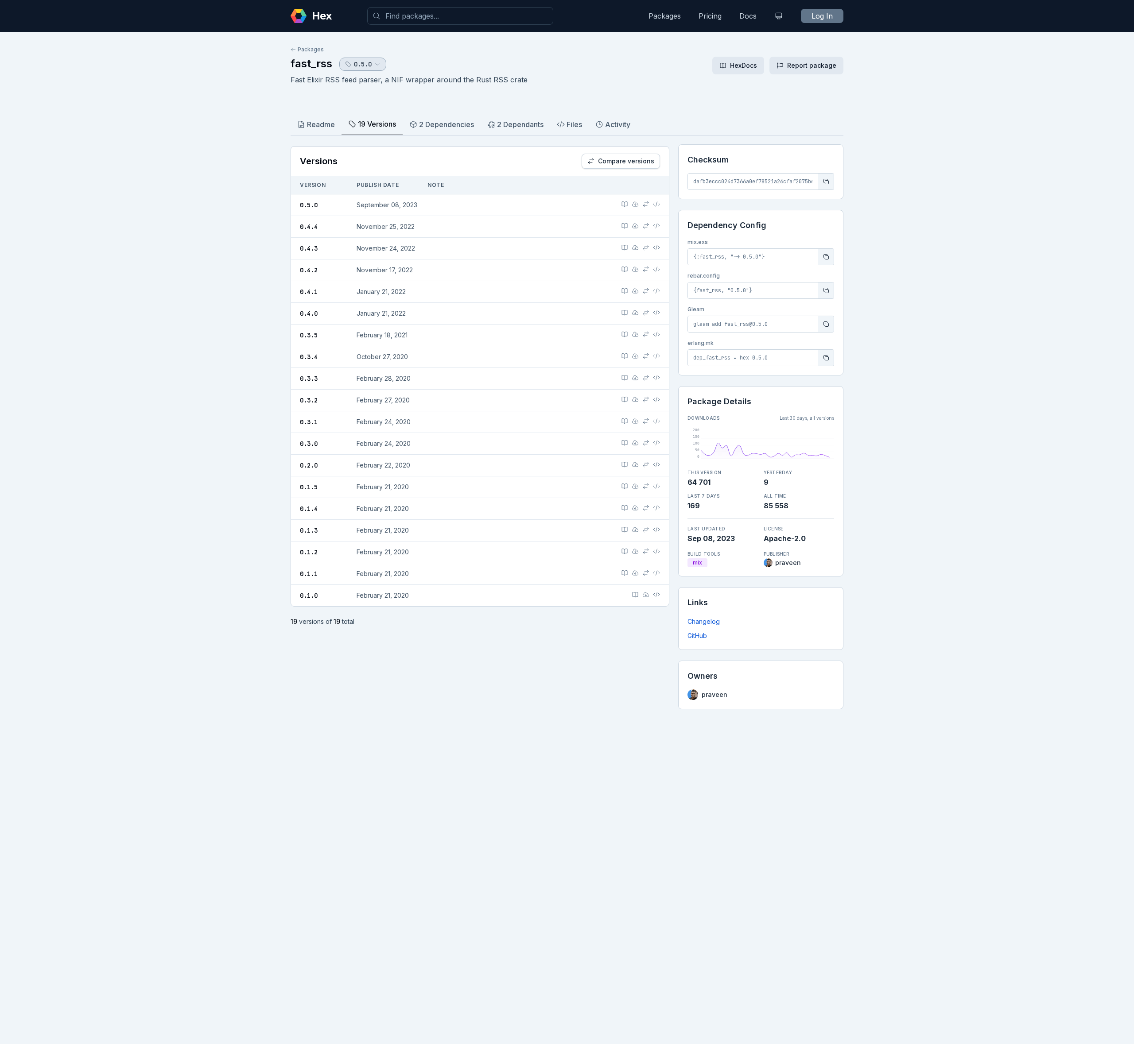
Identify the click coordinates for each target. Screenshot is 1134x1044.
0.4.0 (309, 313)
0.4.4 (309, 227)
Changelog (703, 621)
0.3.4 (309, 357)
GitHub (697, 635)
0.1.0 (309, 595)
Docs (748, 16)
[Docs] (624, 204)
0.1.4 (309, 509)
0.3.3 (309, 379)
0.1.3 (309, 530)
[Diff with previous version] (645, 204)
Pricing (710, 16)
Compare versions (626, 161)
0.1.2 (309, 552)
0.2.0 (309, 465)
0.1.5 (309, 487)
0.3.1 (309, 422)
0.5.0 (309, 205)
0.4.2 (309, 270)
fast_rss (311, 63)
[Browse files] (656, 204)
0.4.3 (309, 248)
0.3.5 (309, 335)
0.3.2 (309, 400)
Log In (822, 16)
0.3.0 (309, 444)
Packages (665, 16)
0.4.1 (309, 292)
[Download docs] (635, 204)
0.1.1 (309, 574)
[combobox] (460, 16)
